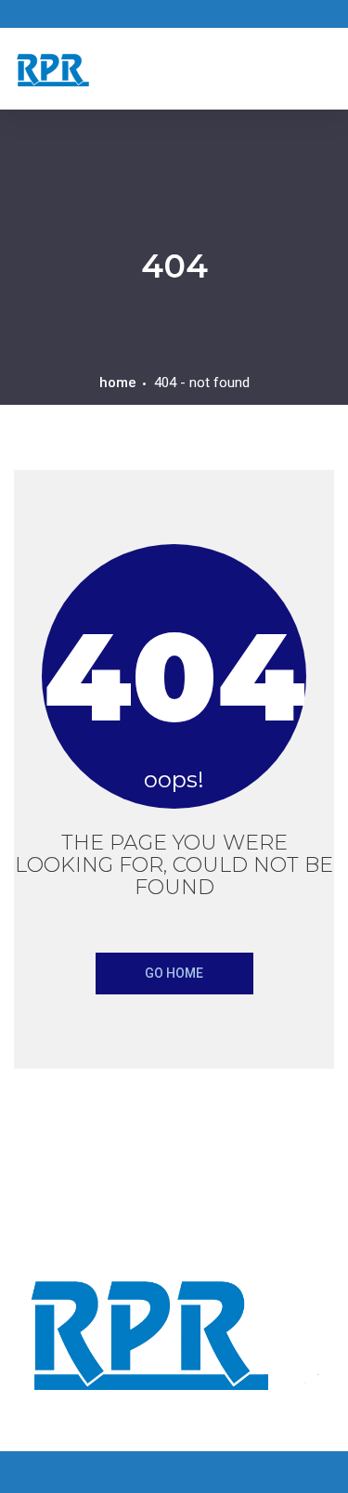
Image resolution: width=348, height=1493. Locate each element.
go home (174, 973)
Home (117, 382)
